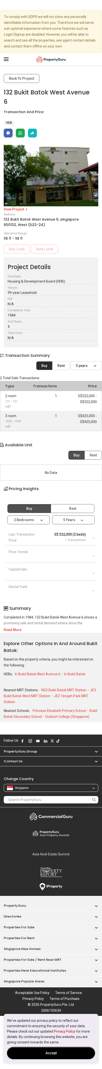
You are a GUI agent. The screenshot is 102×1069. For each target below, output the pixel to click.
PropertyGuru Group (20, 751)
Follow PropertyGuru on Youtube (38, 741)
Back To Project (21, 78)
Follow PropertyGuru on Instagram (30, 741)
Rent (61, 366)
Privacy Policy (64, 1031)
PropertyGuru (15, 905)
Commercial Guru (51, 816)
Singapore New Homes (22, 949)
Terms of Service (68, 993)
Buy (44, 366)
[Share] (32, 133)
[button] (51, 493)
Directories (12, 916)
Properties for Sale (19, 927)
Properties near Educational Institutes (35, 970)
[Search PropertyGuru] (94, 800)
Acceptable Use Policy (32, 993)
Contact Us (13, 761)
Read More (13, 630)
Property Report (51, 872)
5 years (82, 366)
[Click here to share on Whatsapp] (20, 133)
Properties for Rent (19, 938)
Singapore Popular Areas (24, 981)
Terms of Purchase (64, 999)
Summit (51, 854)
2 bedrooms (24, 520)
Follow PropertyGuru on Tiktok (58, 741)
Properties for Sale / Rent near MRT (32, 959)
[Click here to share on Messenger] (8, 133)
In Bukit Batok (74, 674)
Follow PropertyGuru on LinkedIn (46, 741)
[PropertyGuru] (51, 59)
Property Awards (51, 833)
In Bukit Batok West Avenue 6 (38, 674)
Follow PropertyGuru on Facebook (23, 741)
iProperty (51, 886)
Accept (51, 1053)
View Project (14, 209)
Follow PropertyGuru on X (52, 741)
